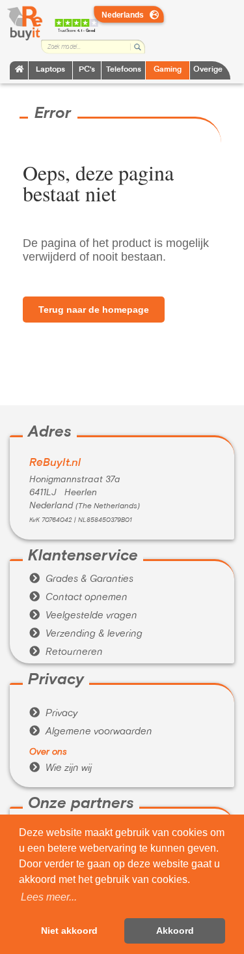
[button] (49, 897)
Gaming (168, 70)
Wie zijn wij (60, 768)
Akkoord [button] (175, 930)
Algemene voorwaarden (90, 731)
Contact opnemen (78, 597)
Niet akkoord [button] (69, 930)
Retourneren (66, 652)
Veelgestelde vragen (83, 615)
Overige (208, 70)
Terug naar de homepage (93, 309)
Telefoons (123, 70)
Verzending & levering (85, 634)
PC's (87, 70)
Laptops (50, 70)
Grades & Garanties (81, 579)
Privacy (53, 713)
